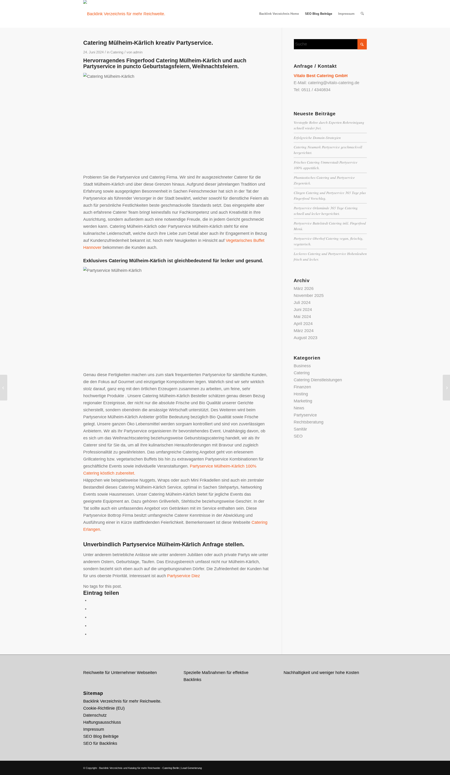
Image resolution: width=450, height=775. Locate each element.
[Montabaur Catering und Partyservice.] (3, 388)
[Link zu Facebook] (349, 766)
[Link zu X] (342, 766)
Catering (116, 52)
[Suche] (362, 14)
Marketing (303, 401)
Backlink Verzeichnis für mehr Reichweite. (122, 701)
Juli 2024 (302, 302)
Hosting (301, 394)
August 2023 (305, 337)
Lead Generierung (191, 768)
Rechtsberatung (308, 422)
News (299, 408)
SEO (298, 436)
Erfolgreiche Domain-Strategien (317, 137)
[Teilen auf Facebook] (90, 600)
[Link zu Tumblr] (363, 766)
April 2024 (303, 323)
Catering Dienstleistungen (318, 380)
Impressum (93, 729)
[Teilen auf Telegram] (90, 634)
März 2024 (304, 330)
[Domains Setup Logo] (124, 14)
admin (137, 52)
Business (302, 365)
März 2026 (304, 288)
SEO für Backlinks (100, 743)
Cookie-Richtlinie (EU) (104, 708)
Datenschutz (95, 715)
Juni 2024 (303, 309)
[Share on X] (90, 608)
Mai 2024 (302, 316)
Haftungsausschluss (102, 722)
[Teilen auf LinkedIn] (90, 625)
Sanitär (300, 429)
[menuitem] (279, 14)
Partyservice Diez (183, 575)
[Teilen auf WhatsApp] (90, 617)
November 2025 (309, 295)
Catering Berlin (170, 768)
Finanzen (302, 387)
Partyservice (305, 415)
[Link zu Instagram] (356, 766)
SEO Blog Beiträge (101, 736)
